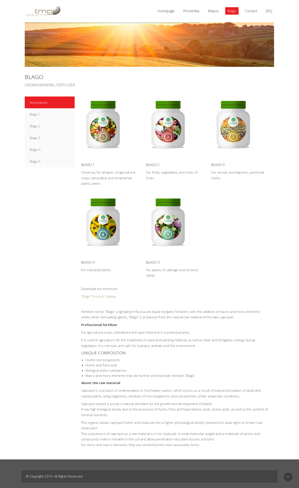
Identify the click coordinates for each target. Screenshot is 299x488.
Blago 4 (88, 262)
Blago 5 (153, 262)
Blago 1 (88, 165)
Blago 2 (153, 165)
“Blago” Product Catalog (98, 296)
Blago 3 (218, 165)
